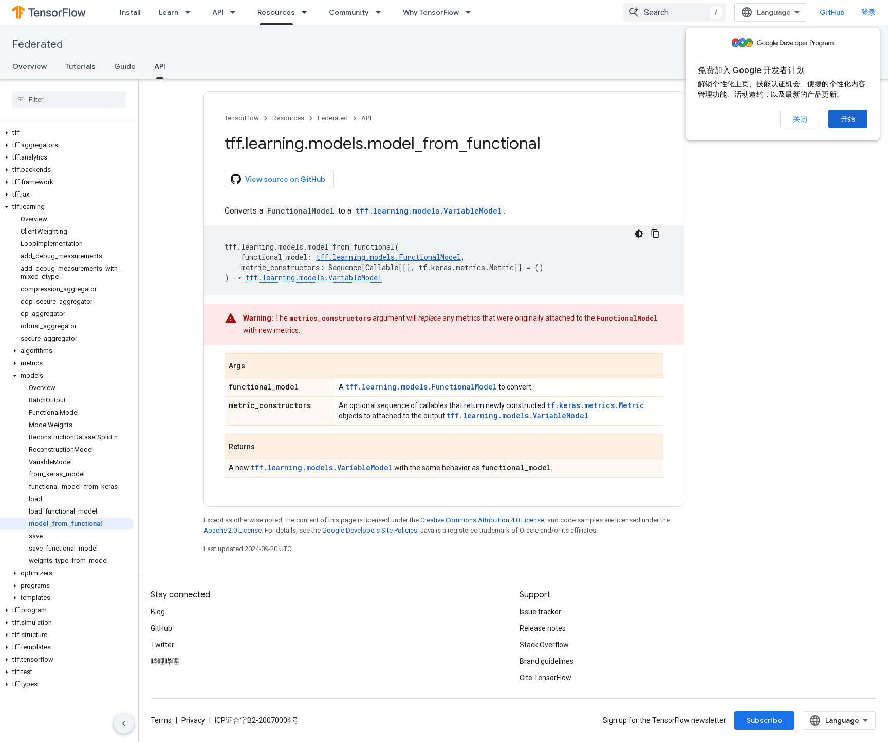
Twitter (162, 645)
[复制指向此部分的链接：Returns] (265, 447)
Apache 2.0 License (232, 530)
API (218, 12)
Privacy (193, 720)
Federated (37, 44)
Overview (29, 66)
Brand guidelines (547, 661)
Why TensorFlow (431, 12)
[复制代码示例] (655, 233)
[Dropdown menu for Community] (381, 12)
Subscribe (764, 720)
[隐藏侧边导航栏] (124, 723)
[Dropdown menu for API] (236, 12)
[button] (67, 133)
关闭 (800, 119)
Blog (158, 612)
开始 (848, 118)
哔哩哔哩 (165, 661)
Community (349, 12)
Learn (168, 12)
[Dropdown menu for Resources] (307, 12)
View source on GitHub (285, 179)
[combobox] (674, 12)
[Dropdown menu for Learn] (190, 12)
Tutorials (80, 66)
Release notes (543, 628)
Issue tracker (540, 612)
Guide (125, 66)
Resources (276, 12)
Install (130, 12)
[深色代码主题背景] (639, 233)
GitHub (832, 12)
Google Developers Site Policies (369, 530)
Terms (161, 720)
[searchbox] (69, 99)
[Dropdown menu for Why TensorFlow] (471, 12)
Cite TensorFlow (545, 678)
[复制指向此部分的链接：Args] (255, 366)
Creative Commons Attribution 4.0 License (482, 520)
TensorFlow (242, 118)
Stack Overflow (544, 645)
